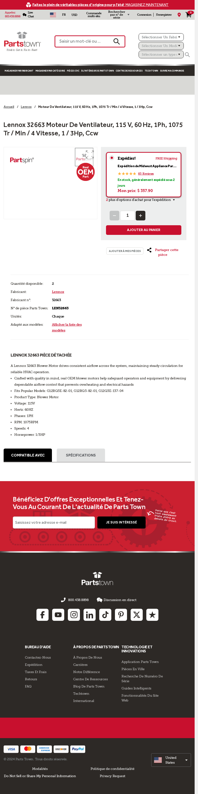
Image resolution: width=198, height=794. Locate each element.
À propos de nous (87, 657)
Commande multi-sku (93, 15)
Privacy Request (112, 776)
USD (74, 15)
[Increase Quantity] (140, 215)
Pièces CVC (73, 70)
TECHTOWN (151, 70)
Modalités (40, 769)
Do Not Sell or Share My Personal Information (40, 776)
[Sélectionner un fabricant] (161, 37)
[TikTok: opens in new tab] (105, 615)
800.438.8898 (12, 16)
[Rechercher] (187, 54)
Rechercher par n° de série (116, 14)
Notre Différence (86, 672)
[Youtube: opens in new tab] (58, 615)
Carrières (80, 665)
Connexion (144, 14)
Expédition (33, 665)
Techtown (81, 693)
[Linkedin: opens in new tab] (90, 615)
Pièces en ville (133, 669)
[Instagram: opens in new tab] (74, 615)
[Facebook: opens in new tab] (42, 615)
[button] (90, 154)
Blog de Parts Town (88, 686)
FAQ (28, 686)
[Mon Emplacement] (179, 15)
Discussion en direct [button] (120, 600)
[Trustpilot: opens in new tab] (152, 615)
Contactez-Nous (38, 657)
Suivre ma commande (172, 70)
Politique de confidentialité (112, 769)
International (83, 701)
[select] (171, 760)
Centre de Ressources (129, 70)
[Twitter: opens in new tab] (137, 615)
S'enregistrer (163, 14)
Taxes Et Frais (35, 672)
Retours (31, 679)
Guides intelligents (136, 688)
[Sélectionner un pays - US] (53, 15)
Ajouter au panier (143, 230)
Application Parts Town (140, 662)
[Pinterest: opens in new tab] (121, 615)
